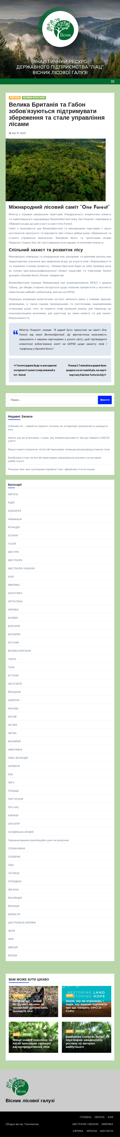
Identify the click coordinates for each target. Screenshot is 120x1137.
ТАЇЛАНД (13, 873)
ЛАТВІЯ (12, 725)
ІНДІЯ (11, 502)
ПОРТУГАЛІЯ (15, 799)
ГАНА (11, 667)
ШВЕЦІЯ (13, 947)
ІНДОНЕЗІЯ (14, 510)
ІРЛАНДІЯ (14, 527)
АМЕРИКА (14, 584)
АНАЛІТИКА (15, 593)
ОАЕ (10, 774)
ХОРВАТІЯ (14, 914)
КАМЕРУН (13, 700)
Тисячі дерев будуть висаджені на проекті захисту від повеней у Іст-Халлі (35, 370)
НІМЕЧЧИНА (15, 749)
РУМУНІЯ (13, 815)
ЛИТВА (12, 733)
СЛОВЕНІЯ (14, 856)
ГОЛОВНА (85, 1117)
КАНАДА (13, 708)
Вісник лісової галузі (30, 1101)
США (11, 865)
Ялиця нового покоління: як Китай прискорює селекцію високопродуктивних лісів (59, 449)
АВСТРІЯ (13, 552)
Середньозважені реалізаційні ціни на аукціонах (38, 840)
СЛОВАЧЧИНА (16, 848)
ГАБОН (12, 659)
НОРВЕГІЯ (14, 766)
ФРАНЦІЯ (13, 906)
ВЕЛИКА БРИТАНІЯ (34, 97)
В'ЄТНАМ (13, 642)
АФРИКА (13, 609)
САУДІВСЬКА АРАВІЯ (20, 832)
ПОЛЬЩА (13, 790)
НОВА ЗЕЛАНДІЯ (18, 757)
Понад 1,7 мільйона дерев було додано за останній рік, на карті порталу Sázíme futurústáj (86, 370)
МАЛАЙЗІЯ (14, 741)
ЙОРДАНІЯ (14, 692)
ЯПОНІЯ (12, 955)
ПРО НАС (13, 807)
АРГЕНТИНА (15, 601)
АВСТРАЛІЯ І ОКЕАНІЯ (21, 568)
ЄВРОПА (14, 97)
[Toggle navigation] (112, 81)
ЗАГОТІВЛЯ (15, 683)
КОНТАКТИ (106, 1131)
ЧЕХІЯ (11, 930)
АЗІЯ (11, 576)
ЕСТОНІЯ (13, 675)
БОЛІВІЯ (13, 617)
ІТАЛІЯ (12, 543)
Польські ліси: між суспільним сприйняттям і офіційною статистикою (51, 469)
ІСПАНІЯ (13, 535)
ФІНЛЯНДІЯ (15, 897)
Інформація (15, 519)
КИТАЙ (12, 716)
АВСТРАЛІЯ (15, 560)
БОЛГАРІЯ (14, 626)
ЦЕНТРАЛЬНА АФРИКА (22, 922)
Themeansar (31, 1124)
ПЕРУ (11, 782)
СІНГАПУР (14, 823)
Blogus (11, 1124)
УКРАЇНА (13, 889)
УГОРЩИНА (15, 881)
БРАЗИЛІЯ (14, 634)
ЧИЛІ (11, 939)
